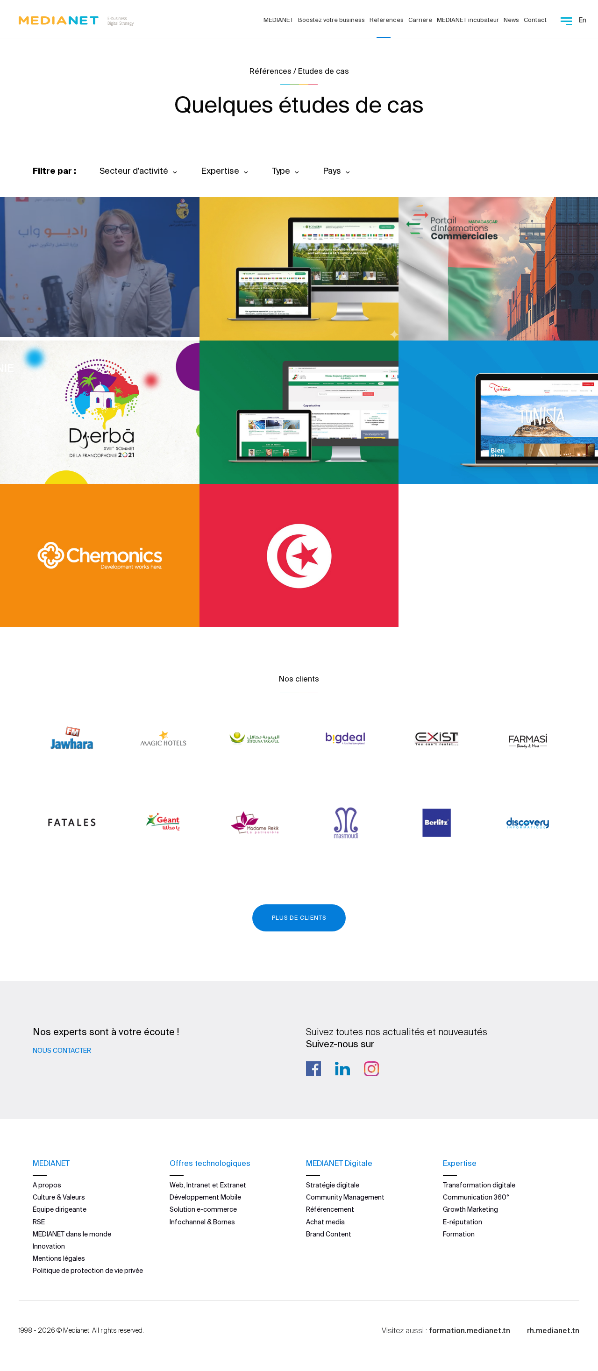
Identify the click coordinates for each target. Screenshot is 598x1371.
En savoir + (65, 304)
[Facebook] (313, 1068)
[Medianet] (73, 18)
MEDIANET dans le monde (72, 1234)
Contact (535, 19)
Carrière (420, 19)
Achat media (325, 1222)
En (582, 20)
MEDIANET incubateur (468, 19)
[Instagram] (371, 1068)
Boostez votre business (331, 19)
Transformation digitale (479, 1185)
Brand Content (328, 1234)
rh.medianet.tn (553, 1330)
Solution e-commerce (203, 1209)
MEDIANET (278, 19)
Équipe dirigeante (59, 1209)
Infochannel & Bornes (202, 1222)
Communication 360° (476, 1197)
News (511, 19)
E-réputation (462, 1222)
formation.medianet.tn (469, 1330)
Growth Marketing (470, 1209)
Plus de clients (299, 918)
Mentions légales (59, 1258)
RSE (39, 1222)
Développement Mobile (205, 1197)
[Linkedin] (342, 1068)
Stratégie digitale (332, 1185)
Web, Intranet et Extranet (208, 1185)
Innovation (49, 1246)
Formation (459, 1234)
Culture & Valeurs (59, 1197)
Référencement (330, 1209)
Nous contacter (62, 1050)
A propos (47, 1185)
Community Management (345, 1197)
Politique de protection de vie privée (88, 1270)
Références (387, 19)
